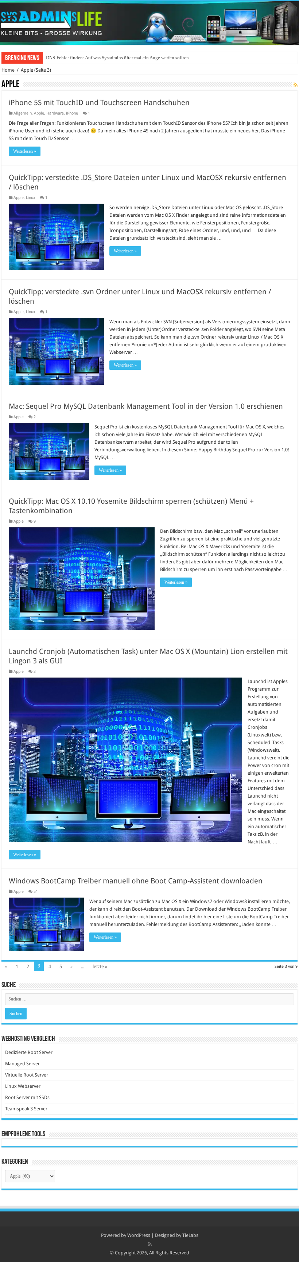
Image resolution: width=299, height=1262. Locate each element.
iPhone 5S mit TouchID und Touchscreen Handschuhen (99, 102)
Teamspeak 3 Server (26, 1108)
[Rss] (149, 1244)
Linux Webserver (22, 1086)
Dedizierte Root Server (29, 1052)
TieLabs (190, 1235)
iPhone (72, 113)
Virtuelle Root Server (26, 1075)
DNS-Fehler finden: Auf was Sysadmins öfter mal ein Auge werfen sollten (117, 57)
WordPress (138, 1235)
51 (36, 891)
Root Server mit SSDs (27, 1097)
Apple (39, 113)
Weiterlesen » (24, 151)
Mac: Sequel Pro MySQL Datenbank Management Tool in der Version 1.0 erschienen (146, 406)
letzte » (100, 966)
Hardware (55, 113)
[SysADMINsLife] (149, 23)
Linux (30, 197)
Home (8, 70)
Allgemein (22, 113)
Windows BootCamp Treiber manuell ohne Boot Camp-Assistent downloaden (136, 880)
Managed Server (22, 1063)
